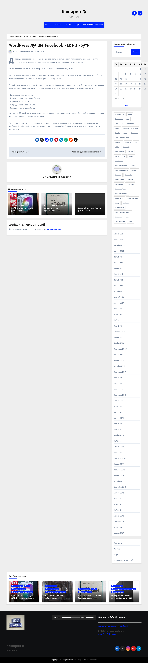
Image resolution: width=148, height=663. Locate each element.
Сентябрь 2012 (120, 522)
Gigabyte (118, 142)
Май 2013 (117, 510)
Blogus (80, 660)
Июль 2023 (118, 257)
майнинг (126, 203)
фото (131, 221)
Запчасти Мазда (121, 165)
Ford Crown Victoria (122, 137)
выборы (130, 179)
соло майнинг (120, 221)
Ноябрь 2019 (119, 360)
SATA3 (117, 156)
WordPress (119, 161)
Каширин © (74, 12)
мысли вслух (119, 207)
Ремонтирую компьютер (22, 592)
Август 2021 (119, 303)
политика (118, 217)
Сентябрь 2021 (120, 297)
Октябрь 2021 (119, 291)
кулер (117, 203)
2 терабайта (119, 114)
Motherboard (119, 151)
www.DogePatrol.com (107, 634)
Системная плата (121, 170)
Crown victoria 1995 (130, 128)
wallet (131, 156)
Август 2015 (119, 418)
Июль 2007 (118, 527)
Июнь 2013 (118, 504)
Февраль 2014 (119, 458)
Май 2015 (117, 430)
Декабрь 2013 (119, 470)
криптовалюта (132, 198)
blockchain (119, 119)
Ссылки (68, 25)
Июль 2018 (118, 407)
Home (47, 25)
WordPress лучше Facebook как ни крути (49, 46)
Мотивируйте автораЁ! (93, 25)
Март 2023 (118, 274)
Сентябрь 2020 (120, 349)
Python (130, 151)
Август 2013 (119, 493)
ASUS (130, 114)
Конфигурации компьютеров (123, 589)
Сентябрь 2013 (120, 487)
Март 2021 (118, 326)
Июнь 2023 (118, 263)
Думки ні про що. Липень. (89, 208)
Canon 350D (119, 123)
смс (127, 217)
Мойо (27, 586)
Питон (133, 165)
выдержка (119, 184)
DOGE (125, 133)
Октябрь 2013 (119, 481)
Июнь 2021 (118, 314)
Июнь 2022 (118, 286)
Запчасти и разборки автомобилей (113, 626)
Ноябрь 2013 (119, 476)
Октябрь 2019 (119, 366)
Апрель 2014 (119, 447)
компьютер (119, 198)
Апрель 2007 (119, 533)
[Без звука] (87, 617)
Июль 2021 (118, 309)
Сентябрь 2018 (120, 395)
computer (130, 123)
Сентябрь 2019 (120, 372)
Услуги (77, 25)
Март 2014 (118, 453)
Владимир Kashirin (22, 51)
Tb (124, 156)
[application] (74, 617)
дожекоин (130, 184)
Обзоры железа (18, 589)
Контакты (57, 25)
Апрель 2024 (119, 234)
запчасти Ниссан (121, 193)
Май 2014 (118, 441)
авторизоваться (54, 229)
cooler (117, 128)
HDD (135, 142)
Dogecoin (134, 133)
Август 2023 (119, 251)
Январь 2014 (119, 464)
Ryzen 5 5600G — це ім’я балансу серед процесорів (56, 208)
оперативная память (122, 212)
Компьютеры (17, 586)
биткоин (118, 175)
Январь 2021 (119, 337)
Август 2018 (119, 401)
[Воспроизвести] (55, 617)
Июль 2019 (118, 378)
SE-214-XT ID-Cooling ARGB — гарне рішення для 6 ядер (22, 208)
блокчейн (128, 175)
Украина (134, 170)
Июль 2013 (118, 499)
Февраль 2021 (119, 332)
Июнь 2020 (118, 355)
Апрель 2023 (119, 268)
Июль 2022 (118, 280)
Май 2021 (118, 320)
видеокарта (119, 179)
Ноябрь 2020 (119, 343)
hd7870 (128, 142)
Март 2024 (118, 240)
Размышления (118, 592)
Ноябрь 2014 (119, 435)
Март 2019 (118, 383)
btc (128, 119)
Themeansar (91, 660)
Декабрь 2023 (119, 245)
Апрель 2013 (119, 516)
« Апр (126, 105)
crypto (117, 133)
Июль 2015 (118, 424)
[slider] (71, 617)
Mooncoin (126, 147)
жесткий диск (120, 189)
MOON (117, 147)
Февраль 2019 (119, 389)
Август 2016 (119, 412)
